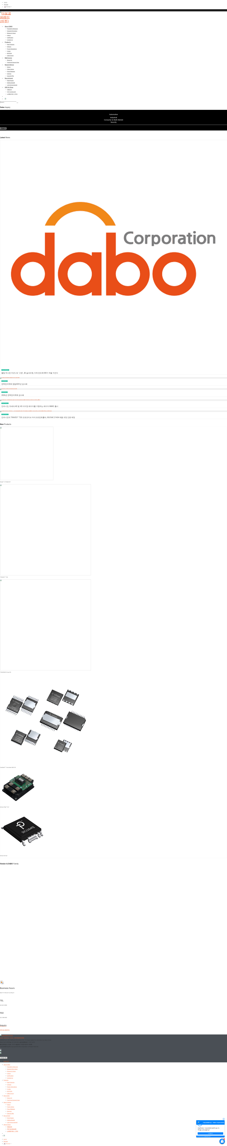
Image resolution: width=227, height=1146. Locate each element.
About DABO (8, 26)
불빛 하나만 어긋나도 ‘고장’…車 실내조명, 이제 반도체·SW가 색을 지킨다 (29, 373)
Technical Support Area (13, 1100)
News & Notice (9, 65)
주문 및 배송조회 (11, 92)
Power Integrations (12, 49)
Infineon (9, 46)
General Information (12, 31)
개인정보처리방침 (19, 1037)
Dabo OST (6, 1061)
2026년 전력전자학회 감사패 (12, 395)
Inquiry (12, 1037)
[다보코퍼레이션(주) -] (6, 21)
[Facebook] (0, 1051)
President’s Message (12, 28)
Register (6, 4)
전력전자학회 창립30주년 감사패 (14, 384)
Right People (10, 80)
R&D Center (8, 58)
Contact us (6, 1037)
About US (9, 60)
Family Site (4, 1057)
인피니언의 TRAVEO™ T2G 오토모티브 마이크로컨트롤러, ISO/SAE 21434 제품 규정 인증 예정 (38, 417)
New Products (10, 44)
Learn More (3, 128)
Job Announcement (12, 1122)
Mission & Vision (11, 33)
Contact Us (10, 1078)
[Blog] (5, 98)
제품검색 (9, 89)
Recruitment (9, 78)
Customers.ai (207, 1136)
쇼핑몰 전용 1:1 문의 (12, 94)
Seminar (9, 73)
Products (8, 42)
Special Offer (10, 1113)
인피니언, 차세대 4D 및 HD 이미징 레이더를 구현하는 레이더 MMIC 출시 (29, 406)
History (9, 35)
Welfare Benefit (11, 82)
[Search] (17, 102)
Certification (10, 37)
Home (1, 1037)
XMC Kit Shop (9, 87)
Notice (8, 67)
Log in (5, 2)
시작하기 (210, 1133)
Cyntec (9, 51)
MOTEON (9, 53)
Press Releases (11, 71)
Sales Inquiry (10, 1093)
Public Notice (10, 69)
